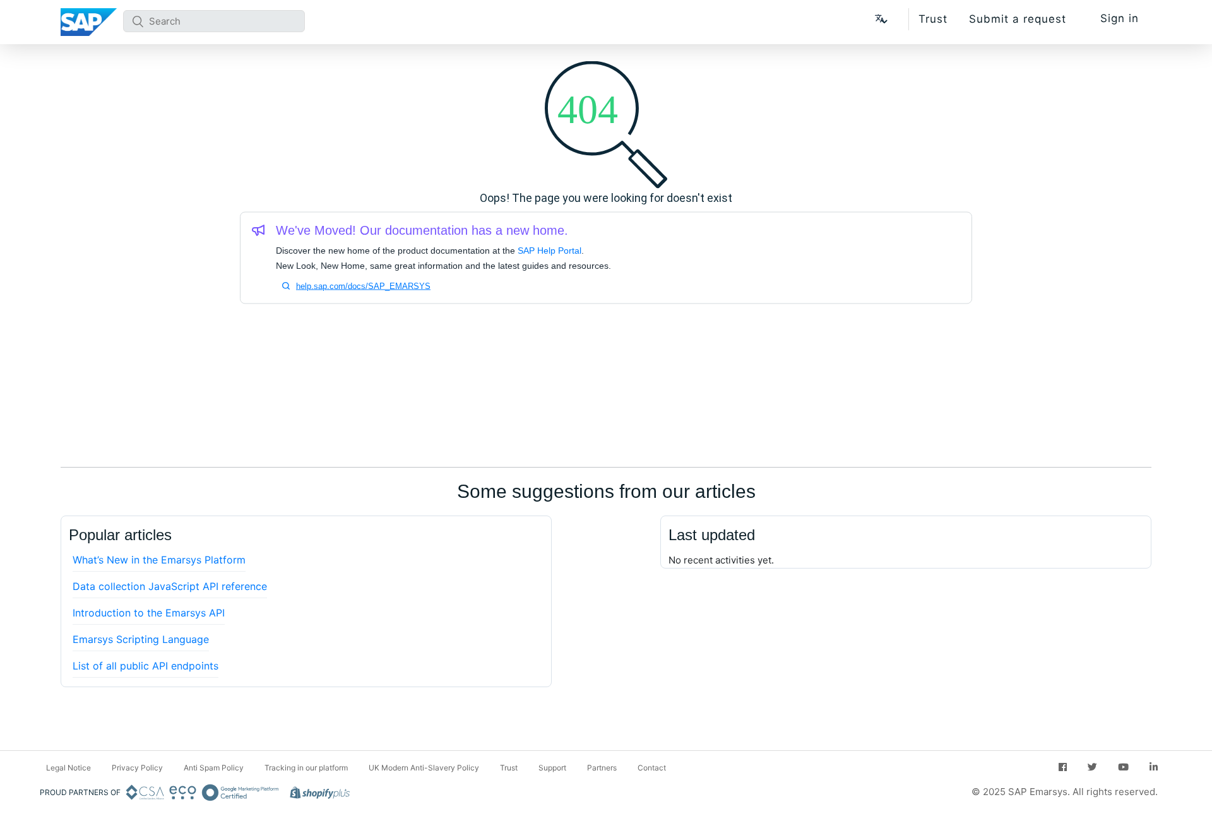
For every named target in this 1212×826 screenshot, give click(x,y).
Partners (602, 767)
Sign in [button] (1119, 18)
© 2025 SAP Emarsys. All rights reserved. (1064, 792)
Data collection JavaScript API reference (170, 586)
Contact (652, 767)
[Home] (89, 22)
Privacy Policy (137, 767)
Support (552, 767)
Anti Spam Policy (214, 767)
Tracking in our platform (306, 767)
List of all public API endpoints (145, 665)
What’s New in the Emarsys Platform (159, 559)
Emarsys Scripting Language (141, 639)
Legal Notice (68, 767)
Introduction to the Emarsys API (149, 612)
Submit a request (1017, 19)
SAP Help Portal (549, 250)
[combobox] (214, 21)
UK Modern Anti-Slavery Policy (424, 767)
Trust (933, 19)
